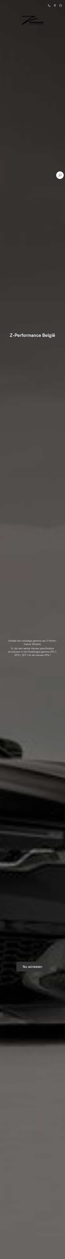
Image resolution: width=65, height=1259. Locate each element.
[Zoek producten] (60, 175)
